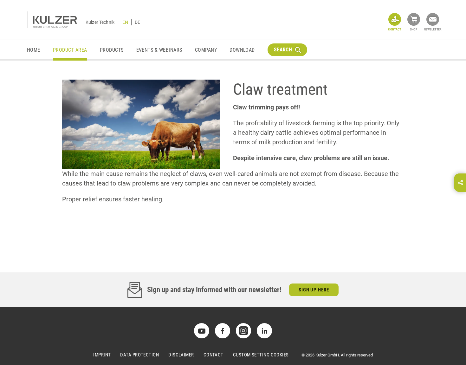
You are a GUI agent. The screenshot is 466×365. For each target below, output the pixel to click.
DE (137, 22)
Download (242, 50)
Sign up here (314, 290)
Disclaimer (181, 355)
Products (112, 50)
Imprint (102, 355)
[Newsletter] (432, 19)
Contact (213, 355)
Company (206, 50)
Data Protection (139, 355)
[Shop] (413, 19)
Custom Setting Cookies (261, 355)
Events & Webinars (159, 50)
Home (33, 50)
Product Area (70, 50)
